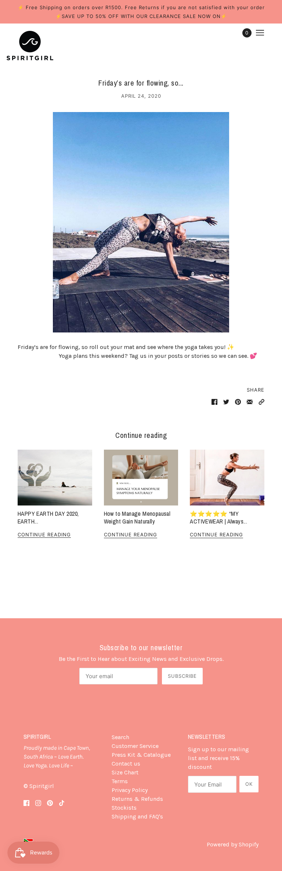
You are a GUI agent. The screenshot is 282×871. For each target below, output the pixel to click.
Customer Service (135, 745)
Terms (120, 781)
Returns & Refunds (137, 798)
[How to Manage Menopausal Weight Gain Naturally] (141, 477)
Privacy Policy (130, 790)
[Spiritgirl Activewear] (30, 45)
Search (120, 737)
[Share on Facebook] (214, 401)
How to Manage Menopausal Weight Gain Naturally (137, 517)
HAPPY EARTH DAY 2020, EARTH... (48, 517)
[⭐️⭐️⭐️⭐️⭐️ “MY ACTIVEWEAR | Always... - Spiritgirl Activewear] (227, 477)
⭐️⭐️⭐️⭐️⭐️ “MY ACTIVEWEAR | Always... (218, 517)
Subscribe (182, 676)
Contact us (126, 763)
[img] (26, 802)
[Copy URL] (261, 401)
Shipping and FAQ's (137, 816)
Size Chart (125, 772)
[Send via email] (250, 401)
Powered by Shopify (232, 844)
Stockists (124, 807)
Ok (249, 784)
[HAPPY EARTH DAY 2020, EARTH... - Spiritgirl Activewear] (55, 477)
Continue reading (44, 534)
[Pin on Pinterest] (238, 401)
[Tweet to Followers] (226, 401)
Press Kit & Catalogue (141, 754)
